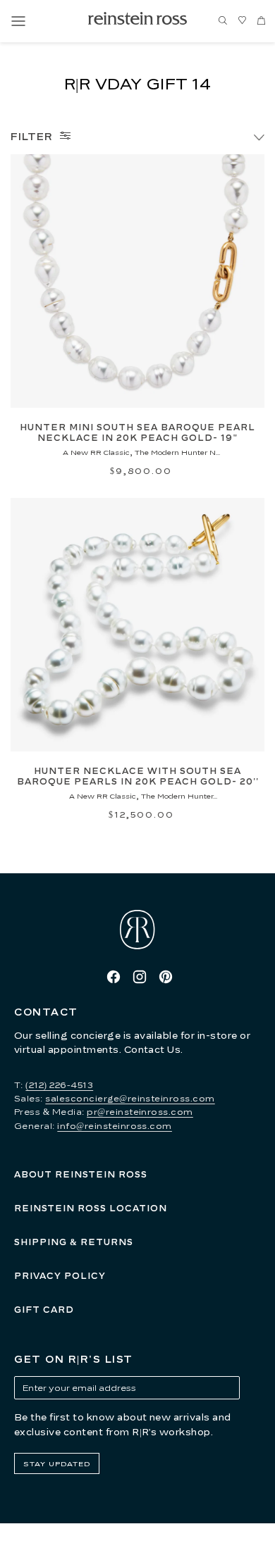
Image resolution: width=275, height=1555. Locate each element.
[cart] (261, 21)
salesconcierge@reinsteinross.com (129, 1098)
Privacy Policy (60, 1275)
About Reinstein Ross (80, 1174)
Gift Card (44, 1309)
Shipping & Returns (73, 1242)
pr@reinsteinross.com (140, 1111)
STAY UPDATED (56, 1463)
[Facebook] (113, 977)
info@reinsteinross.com (114, 1125)
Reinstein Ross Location (90, 1208)
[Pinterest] (165, 977)
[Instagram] (139, 977)
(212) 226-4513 (59, 1085)
